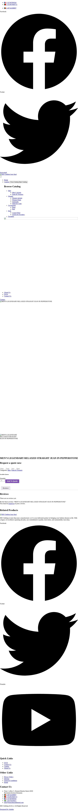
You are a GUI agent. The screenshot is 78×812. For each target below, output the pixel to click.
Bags (13, 207)
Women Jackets (17, 198)
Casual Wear (16, 213)
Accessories (12, 205)
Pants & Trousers (17, 194)
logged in (11, 503)
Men (9, 191)
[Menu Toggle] (1, 176)
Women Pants (16, 200)
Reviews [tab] (6, 488)
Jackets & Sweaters (18, 214)
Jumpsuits (15, 202)
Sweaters (11, 216)
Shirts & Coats (17, 203)
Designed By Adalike (7, 809)
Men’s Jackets (16, 192)
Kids (9, 211)
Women (10, 196)
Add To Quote (12, 481)
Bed (13, 209)
